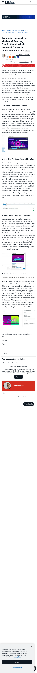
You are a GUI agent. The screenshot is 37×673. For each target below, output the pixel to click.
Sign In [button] (18, 377)
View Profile (28, 404)
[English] (10, 2)
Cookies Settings (17, 667)
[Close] (32, 647)
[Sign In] (34, 2)
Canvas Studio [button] (15, 363)
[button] (4, 56)
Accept (17, 662)
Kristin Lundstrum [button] (24, 62)
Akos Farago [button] (10, 55)
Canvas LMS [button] (6, 363)
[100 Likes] (18, 57)
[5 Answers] (10, 57)
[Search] (31, 2)
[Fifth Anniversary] (7, 57)
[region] (17, 658)
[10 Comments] (15, 57)
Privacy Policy (17, 657)
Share (4, 354)
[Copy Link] (31, 62)
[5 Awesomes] (13, 57)
